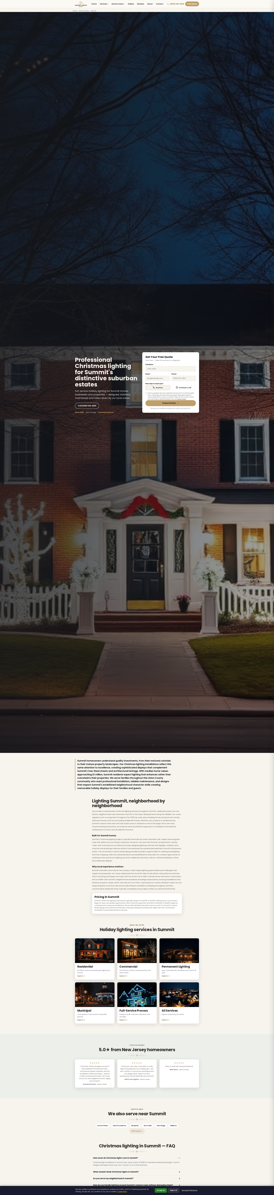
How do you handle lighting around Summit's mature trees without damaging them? (133, 1185)
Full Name (149, 365)
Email (148, 374)
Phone (174, 374)
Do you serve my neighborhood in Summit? (113, 1178)
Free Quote (192, 4)
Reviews (140, 4)
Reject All (173, 1190)
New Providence (119, 1126)
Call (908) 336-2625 (87, 405)
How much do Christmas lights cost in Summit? (115, 1158)
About (150, 4)
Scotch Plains (102, 1126)
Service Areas (117, 4)
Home (94, 4)
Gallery (131, 4)
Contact (159, 4)
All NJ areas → (137, 1131)
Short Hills (148, 1126)
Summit (93, 11)
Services (103, 4)
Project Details (169, 403)
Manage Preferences (189, 1190)
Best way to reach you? (154, 384)
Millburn (173, 1126)
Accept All (161, 1190)
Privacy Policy (181, 399)
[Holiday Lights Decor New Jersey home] (81, 4)
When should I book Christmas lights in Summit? (116, 1172)
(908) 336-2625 (177, 4)
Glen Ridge (161, 1126)
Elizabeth (135, 1126)
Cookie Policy (122, 1192)
